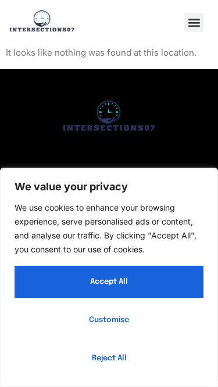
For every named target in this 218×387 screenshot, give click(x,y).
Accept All (109, 281)
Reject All (109, 358)
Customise (109, 320)
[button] (193, 22)
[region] (109, 277)
